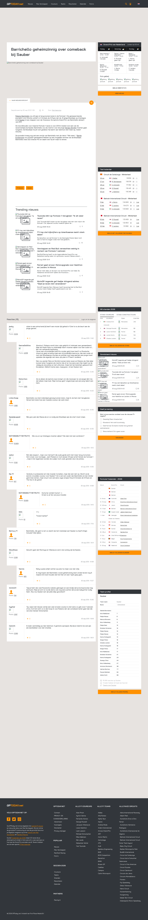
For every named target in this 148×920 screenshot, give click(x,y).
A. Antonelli (104, 57)
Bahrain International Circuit (115, 198)
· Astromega (101, 840)
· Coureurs (57, 872)
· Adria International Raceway (129, 813)
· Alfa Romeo (101, 816)
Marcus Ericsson (105, 619)
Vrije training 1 (104, 53)
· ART (99, 834)
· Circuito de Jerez (125, 873)
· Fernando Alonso (81, 819)
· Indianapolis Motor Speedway (130, 901)
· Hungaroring (123, 895)
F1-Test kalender (25, 844)
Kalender (83, 4)
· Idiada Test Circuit (126, 898)
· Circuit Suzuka (124, 867)
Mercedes (124, 322)
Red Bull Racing (22, 834)
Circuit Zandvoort (125, 545)
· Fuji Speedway (124, 883)
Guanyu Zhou (104, 660)
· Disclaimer (57, 828)
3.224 (16, 334)
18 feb (102, 219)
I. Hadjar (114, 178)
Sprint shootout (103, 65)
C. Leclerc (132, 68)
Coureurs (54, 4)
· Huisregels (57, 825)
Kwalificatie (118, 65)
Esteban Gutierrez (105, 628)
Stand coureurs (107, 315)
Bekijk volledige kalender (119, 552)
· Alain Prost (79, 813)
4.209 (26, 353)
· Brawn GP (101, 864)
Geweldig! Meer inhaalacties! (112, 419)
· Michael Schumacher (83, 834)
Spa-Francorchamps (126, 539)
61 (24, 519)
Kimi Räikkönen (105, 613)
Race (130, 53)
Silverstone (123, 535)
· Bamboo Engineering (104, 849)
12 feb (102, 205)
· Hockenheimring (125, 892)
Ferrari (123, 331)
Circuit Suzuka (124, 505)
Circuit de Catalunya (112, 175)
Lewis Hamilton (111, 331)
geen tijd (117, 60)
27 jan (102, 181)
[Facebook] (8, 819)
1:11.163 (116, 70)
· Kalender (56, 884)
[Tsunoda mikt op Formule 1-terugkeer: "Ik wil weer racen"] (25, 216)
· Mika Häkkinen (80, 837)
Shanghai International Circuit (128, 502)
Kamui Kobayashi (105, 637)
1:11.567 (102, 71)
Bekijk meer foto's (119, 88)
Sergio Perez (104, 640)
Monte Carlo (123, 525)
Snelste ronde (134, 65)
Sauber (22, 120)
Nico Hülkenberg (105, 622)
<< (18, 100)
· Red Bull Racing (59, 853)
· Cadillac (100, 867)
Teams (63, 4)
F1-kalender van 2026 (18, 838)
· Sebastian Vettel (81, 843)
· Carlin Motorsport (104, 873)
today (15, 4)
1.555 (25, 386)
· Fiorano (122, 880)
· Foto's (56, 856)
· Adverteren (57, 822)
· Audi (99, 846)
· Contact (56, 813)
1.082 (16, 405)
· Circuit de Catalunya (127, 855)
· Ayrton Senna (80, 816)
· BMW (99, 861)
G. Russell (117, 58)
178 (15, 538)
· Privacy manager (59, 831)
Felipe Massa (104, 616)
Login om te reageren (88, 319)
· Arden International (104, 828)
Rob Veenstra (56, 110)
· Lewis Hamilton (81, 828)
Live (137, 202)
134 (15, 595)
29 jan (102, 188)
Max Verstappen (42, 4)
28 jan (102, 185)
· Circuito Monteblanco (127, 876)
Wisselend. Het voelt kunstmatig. (114, 422)
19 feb (102, 223)
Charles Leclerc (111, 338)
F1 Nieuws (20, 188)
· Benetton (101, 858)
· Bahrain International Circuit (129, 837)
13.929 (16, 443)
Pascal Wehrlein (105, 672)
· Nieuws (56, 847)
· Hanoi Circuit (124, 889)
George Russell (111, 328)
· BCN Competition (103, 855)
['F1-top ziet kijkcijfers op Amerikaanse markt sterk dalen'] (25, 232)
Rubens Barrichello (22, 116)
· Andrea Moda (102, 825)
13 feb (102, 209)
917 (15, 481)
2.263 (16, 633)
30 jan (102, 192)
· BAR (99, 852)
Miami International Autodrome (128, 515)
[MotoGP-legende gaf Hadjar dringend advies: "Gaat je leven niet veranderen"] (25, 282)
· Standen (56, 878)
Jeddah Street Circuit (126, 512)
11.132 (16, 462)
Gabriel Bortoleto (105, 610)
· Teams (56, 875)
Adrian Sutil (103, 675)
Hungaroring (123, 542)
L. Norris (131, 58)
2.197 (15, 614)
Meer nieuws (119, 93)
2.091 (16, 557)
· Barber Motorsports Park (128, 849)
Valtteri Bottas (105, 669)
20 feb (102, 226)
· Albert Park (123, 816)
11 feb (102, 202)
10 (138, 388)
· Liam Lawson (80, 831)
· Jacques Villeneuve (82, 825)
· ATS (99, 843)
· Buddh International (126, 852)
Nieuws (30, 4)
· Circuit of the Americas (127, 864)
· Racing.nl (57, 900)
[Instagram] (19, 819)
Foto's (91, 4)
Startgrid (132, 55)
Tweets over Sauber (109, 685)
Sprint (116, 53)
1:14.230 (132, 70)
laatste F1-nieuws (37, 826)
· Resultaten (57, 881)
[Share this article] (91, 102)
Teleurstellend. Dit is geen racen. (114, 431)
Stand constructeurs (126, 315)
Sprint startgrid (119, 54)
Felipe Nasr (103, 625)
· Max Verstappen (59, 850)
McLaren (124, 335)
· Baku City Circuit (125, 846)
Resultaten (73, 4)
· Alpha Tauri (101, 819)
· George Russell (81, 822)
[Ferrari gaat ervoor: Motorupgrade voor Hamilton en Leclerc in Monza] (25, 266)
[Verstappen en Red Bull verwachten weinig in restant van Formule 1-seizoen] (25, 250)
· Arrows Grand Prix (104, 831)
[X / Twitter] (14, 819)
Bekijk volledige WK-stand (119, 345)
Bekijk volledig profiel (119, 692)
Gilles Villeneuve (124, 522)
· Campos (100, 870)
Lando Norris (110, 335)
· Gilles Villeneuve (125, 886)
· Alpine (99, 822)
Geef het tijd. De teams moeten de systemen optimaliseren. (116, 427)
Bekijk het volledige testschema (119, 233)
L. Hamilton (115, 192)
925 (25, 576)
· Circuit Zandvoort (125, 870)
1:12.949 (103, 59)
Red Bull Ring (124, 532)
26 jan (102, 178)
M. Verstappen (116, 181)
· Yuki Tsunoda (80, 846)
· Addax (99, 813)
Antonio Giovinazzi (106, 666)
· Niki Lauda (79, 840)
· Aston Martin (102, 837)
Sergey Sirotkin (70, 128)
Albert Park (123, 498)
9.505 (16, 424)
